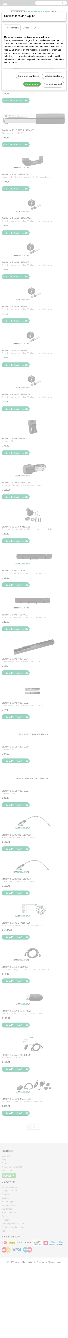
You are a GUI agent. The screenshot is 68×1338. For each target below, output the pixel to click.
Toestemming (12, 28)
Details (26, 28)
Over (36, 28)
